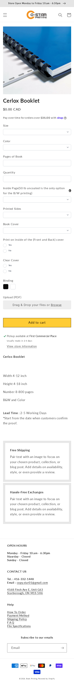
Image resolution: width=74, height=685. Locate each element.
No (9, 250)
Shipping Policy (17, 619)
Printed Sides (12, 208)
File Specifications (19, 626)
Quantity (9, 172)
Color (7, 141)
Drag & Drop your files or (36, 305)
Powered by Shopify (46, 679)
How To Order (16, 612)
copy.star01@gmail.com (32, 582)
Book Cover (11, 224)
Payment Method (18, 615)
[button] (5, 15)
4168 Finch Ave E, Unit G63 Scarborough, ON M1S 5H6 (25, 591)
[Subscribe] (62, 648)
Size (6, 125)
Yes (10, 245)
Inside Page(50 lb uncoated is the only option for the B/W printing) (34, 190)
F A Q (10, 622)
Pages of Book (13, 156)
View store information (22, 346)
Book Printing (32, 679)
